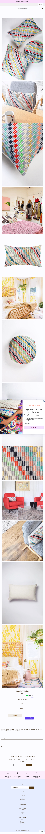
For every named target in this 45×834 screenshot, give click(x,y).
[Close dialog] (44, 401)
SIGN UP (34, 427)
